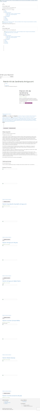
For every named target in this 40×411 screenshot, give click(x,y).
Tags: (12, 117)
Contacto (6, 403)
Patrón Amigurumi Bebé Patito (11, 281)
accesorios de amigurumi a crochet (19, 117)
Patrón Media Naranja (8, 358)
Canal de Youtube (7, 402)
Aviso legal (6, 401)
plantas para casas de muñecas (31, 120)
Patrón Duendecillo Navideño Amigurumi (14, 204)
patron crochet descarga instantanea (18, 119)
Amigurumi (7, 85)
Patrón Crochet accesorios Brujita (12, 395)
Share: (3, 122)
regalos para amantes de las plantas (8, 121)
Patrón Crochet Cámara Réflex (11, 320)
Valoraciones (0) (12, 128)
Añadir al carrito (7, 201)
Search (12, 76)
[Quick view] (2, 200)
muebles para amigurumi (14, 118)
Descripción (6, 128)
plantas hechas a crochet (21, 120)
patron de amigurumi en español (30, 119)
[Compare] (2, 235)
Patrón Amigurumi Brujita (10, 242)
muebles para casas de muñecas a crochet (26, 118)
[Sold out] (3, 355)
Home (6, 83)
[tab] (6, 128)
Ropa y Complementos (6, 117)
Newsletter (24, 401)
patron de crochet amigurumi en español (9, 120)
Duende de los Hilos (28, 117)
